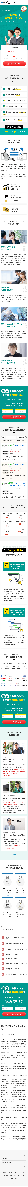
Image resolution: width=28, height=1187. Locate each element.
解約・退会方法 (13, 1177)
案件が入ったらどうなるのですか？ (13, 951)
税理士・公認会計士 (11, 437)
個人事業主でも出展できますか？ (12, 956)
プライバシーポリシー (13, 1174)
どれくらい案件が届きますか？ (12, 960)
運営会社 (5, 1174)
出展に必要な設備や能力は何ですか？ (12, 945)
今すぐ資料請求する (16, 63)
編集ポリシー (22, 1174)
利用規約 (6, 1177)
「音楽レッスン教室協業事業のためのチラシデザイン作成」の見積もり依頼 (16, 446)
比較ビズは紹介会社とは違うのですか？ (13, 939)
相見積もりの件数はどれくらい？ (12, 965)
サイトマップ (21, 1177)
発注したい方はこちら (20, 2)
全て (3, 437)
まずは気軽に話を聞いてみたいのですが (13, 976)
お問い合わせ (14, 1180)
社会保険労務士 (21, 437)
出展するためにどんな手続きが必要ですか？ (13, 970)
